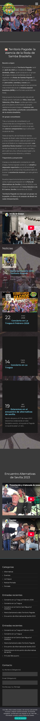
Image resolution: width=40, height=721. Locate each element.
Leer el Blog (33, 287)
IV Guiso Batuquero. (11, 656)
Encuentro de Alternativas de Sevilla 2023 (20, 616)
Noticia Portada (10, 583)
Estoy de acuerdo (20, 718)
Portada (7, 586)
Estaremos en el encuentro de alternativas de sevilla (18, 412)
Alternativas (8, 572)
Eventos (7, 575)
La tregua (7, 579)
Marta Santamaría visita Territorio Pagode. (19, 612)
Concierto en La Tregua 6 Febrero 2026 (18, 600)
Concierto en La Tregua (13, 603)
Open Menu (37, 4)
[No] (38, 714)
